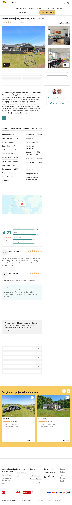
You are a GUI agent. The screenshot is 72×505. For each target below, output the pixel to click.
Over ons (51, 8)
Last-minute (23, 12)
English (62, 472)
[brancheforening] (8, 494)
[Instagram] (45, 476)
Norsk (62, 475)
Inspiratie (5, 483)
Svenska (63, 478)
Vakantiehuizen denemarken (7, 479)
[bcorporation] (33, 494)
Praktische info (35, 476)
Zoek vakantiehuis (47, 12)
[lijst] (68, 3)
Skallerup (42, 419)
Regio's (31, 8)
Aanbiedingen (21, 8)
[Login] (64, 3)
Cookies (40, 500)
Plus (17, 476)
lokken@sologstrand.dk (58, 98)
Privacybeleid (27, 500)
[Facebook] (49, 476)
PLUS (11, 8)
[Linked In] (53, 476)
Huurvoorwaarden (54, 500)
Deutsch (63, 469)
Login (32, 473)
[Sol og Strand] (9, 3)
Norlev (6, 419)
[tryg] (27, 494)
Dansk (62, 481)
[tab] (12, 416)
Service (59, 8)
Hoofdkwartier (21, 473)
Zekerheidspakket (36, 479)
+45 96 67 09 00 (58, 103)
